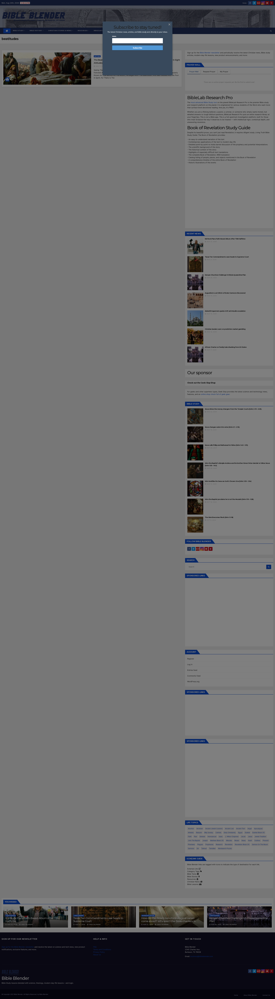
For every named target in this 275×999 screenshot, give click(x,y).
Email (114, 36)
